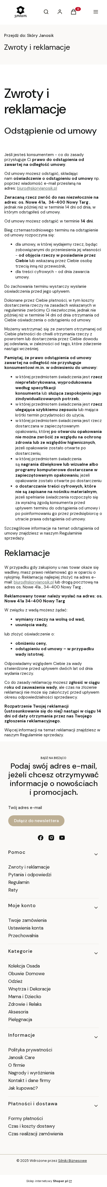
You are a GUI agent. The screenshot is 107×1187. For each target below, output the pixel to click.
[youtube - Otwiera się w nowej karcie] (62, 837)
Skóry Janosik (29, 35)
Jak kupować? (23, 1088)
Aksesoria (18, 1012)
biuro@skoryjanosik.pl (37, 188)
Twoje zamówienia (27, 920)
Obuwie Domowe (26, 974)
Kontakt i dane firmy (29, 1080)
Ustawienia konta (25, 928)
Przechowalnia (23, 936)
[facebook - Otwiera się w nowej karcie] (40, 837)
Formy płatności (25, 1118)
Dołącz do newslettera (36, 820)
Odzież (15, 981)
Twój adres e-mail (25, 807)
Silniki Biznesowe (72, 1160)
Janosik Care (21, 1057)
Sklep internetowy (47, 1181)
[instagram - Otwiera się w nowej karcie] (51, 837)
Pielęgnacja (20, 1019)
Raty (13, 890)
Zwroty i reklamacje (29, 867)
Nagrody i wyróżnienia (31, 1073)
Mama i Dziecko (24, 996)
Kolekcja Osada (24, 966)
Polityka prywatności (30, 1050)
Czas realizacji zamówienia (35, 1134)
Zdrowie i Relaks (25, 1004)
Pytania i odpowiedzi (29, 875)
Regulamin (18, 882)
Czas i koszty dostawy (31, 1126)
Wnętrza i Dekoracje (29, 989)
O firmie (16, 1065)
